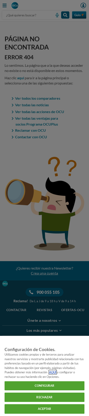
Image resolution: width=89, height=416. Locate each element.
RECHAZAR (44, 397)
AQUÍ (52, 372)
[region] (44, 376)
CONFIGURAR (44, 385)
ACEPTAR (44, 409)
